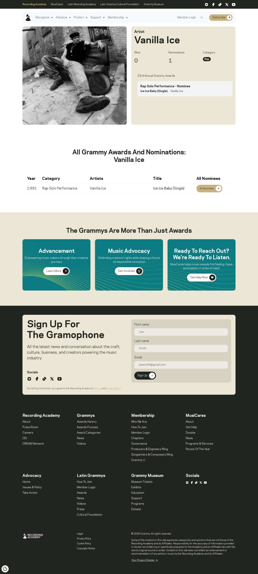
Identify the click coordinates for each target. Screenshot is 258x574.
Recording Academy (34, 4)
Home (26, 482)
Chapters (137, 438)
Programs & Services (199, 443)
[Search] (202, 17)
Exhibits (136, 487)
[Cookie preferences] (5, 568)
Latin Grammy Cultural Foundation (119, 4)
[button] (51, 17)
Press (80, 509)
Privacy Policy (113, 388)
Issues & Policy (32, 487)
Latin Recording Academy (82, 4)
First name (141, 324)
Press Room (30, 427)
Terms (97, 388)
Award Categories (88, 433)
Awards (82, 493)
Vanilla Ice (98, 188)
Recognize (42, 17)
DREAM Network (33, 443)
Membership (116, 17)
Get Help (191, 427)
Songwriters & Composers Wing (152, 454)
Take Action (29, 493)
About (26, 422)
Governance (139, 443)
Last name (141, 341)
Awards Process (87, 427)
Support (95, 17)
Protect (79, 17)
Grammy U (138, 460)
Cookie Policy (84, 543)
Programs (137, 504)
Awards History (87, 422)
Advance (61, 17)
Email (138, 357)
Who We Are (139, 422)
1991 (32, 188)
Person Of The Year (198, 449)
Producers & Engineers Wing (149, 449)
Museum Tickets (141, 482)
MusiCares (57, 4)
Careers (27, 433)
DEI (24, 438)
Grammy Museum (154, 4)
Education (137, 493)
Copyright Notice (86, 548)
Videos (81, 443)
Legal (80, 534)
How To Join (138, 427)
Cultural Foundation (89, 515)
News (80, 438)
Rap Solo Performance (59, 188)
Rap (206, 59)
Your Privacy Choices (143, 560)
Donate (190, 433)
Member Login (186, 17)
